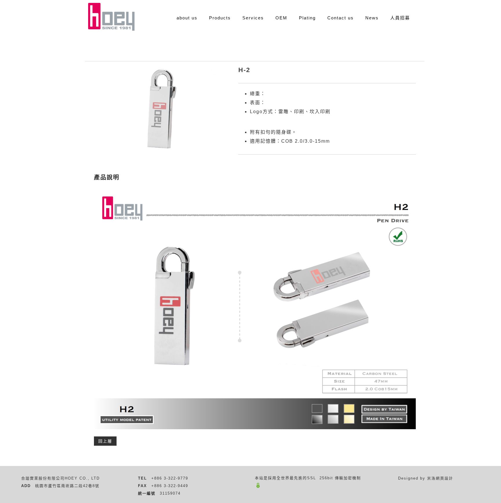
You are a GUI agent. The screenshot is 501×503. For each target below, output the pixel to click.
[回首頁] (111, 17)
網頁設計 (444, 478)
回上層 (105, 441)
